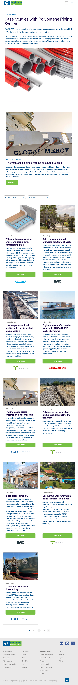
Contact (24, 667)
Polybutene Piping (9, 655)
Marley (42, 661)
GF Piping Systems (46, 655)
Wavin (42, 674)
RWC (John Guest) (46, 667)
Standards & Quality (9, 664)
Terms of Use (42, 680)
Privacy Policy (53, 680)
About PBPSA (7, 651)
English (61, 651)
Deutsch (61, 655)
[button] (39, 3)
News (23, 658)
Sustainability (7, 667)
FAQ (23, 664)
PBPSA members (45, 651)
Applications (7, 658)
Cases (24, 655)
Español (61, 658)
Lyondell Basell (45, 658)
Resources (25, 651)
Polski (61, 661)
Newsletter (25, 661)
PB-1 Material (7, 661)
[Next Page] (48, 630)
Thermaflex (44, 670)
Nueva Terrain (44, 664)
